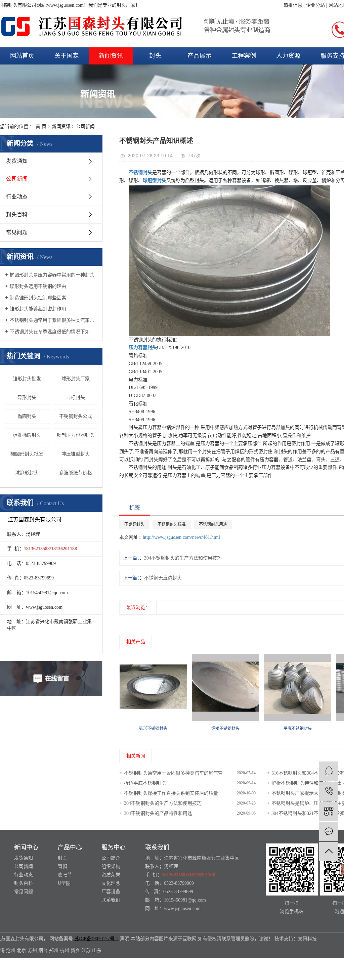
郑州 (53, 950)
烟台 (43, 950)
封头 (155, 55)
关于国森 (66, 55)
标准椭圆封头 (27, 435)
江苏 (86, 950)
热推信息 (293, 5)
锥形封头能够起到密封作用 (38, 308)
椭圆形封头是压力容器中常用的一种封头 (52, 274)
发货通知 (17, 161)
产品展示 (199, 55)
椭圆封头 (26, 416)
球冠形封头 (27, 472)
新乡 (75, 950)
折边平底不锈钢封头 (145, 783)
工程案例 (244, 55)
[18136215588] (328, 791)
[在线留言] (328, 831)
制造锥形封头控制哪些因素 (38, 297)
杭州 (64, 950)
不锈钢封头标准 (172, 524)
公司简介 (110, 858)
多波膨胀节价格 (75, 472)
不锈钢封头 (134, 524)
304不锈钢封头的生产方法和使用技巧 (163, 803)
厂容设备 (110, 891)
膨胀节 (65, 874)
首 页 (41, 126)
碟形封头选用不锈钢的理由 (38, 286)
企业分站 (315, 5)
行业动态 (17, 197)
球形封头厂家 (75, 378)
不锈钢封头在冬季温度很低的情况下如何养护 (53, 331)
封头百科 (17, 214)
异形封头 (26, 397)
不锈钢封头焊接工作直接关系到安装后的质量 (171, 793)
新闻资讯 (111, 55)
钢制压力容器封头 (75, 435)
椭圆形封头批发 (26, 453)
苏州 (32, 950)
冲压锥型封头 (75, 453)
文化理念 (110, 883)
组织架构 (110, 866)
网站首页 (22, 55)
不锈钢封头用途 (213, 524)
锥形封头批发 (27, 378)
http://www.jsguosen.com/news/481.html (181, 537)
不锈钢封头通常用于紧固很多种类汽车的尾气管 (53, 320)
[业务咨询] (328, 771)
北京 (21, 950)
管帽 (62, 866)
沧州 (10, 950)
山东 (96, 950)
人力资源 (288, 55)
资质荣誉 (110, 874)
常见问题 (17, 232)
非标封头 (75, 397)
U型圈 (64, 883)
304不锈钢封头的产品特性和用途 (158, 813)
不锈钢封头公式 (75, 416)
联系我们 (110, 900)
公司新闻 (85, 126)
